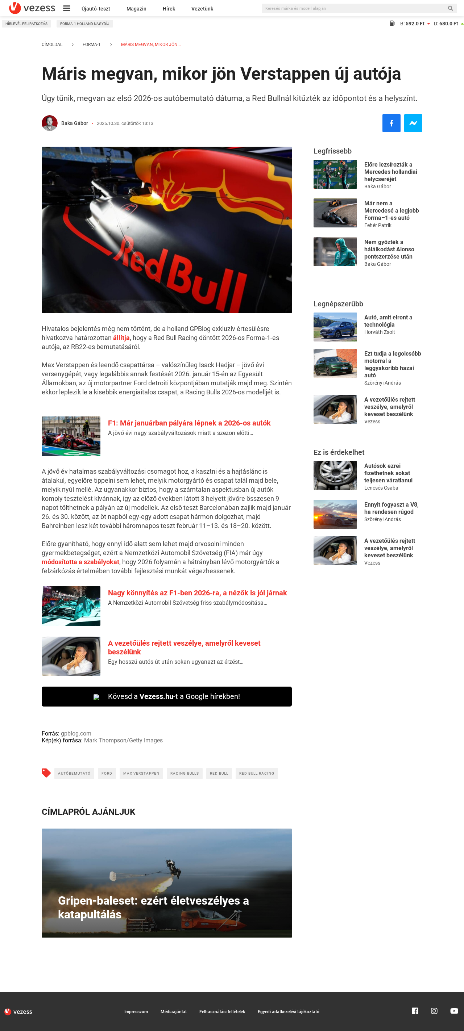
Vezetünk (202, 9)
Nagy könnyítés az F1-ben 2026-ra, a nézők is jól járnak (197, 592)
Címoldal (52, 44)
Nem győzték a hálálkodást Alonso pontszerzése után (389, 249)
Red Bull (219, 773)
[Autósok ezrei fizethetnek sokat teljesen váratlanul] (335, 475)
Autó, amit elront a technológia (388, 321)
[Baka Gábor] (50, 123)
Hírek (169, 9)
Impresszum (136, 1011)
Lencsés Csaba (381, 488)
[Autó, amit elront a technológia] (335, 326)
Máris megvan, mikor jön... (150, 44)
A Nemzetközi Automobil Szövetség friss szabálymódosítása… (188, 602)
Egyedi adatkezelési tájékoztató (288, 1011)
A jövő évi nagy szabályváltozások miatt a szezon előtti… (180, 432)
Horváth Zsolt (379, 332)
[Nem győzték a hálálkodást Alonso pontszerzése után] (335, 251)
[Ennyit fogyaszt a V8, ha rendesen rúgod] (335, 513)
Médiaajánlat (174, 1011)
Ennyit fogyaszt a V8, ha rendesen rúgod (391, 508)
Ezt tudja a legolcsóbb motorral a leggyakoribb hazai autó (392, 364)
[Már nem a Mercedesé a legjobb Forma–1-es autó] (335, 212)
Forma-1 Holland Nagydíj (84, 24)
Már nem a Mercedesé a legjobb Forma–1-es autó (391, 210)
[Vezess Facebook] (415, 995)
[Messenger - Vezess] (413, 123)
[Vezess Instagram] (434, 995)
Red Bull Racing (256, 773)
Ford (107, 773)
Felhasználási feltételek (222, 1011)
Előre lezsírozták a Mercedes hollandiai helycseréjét (390, 172)
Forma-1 (92, 44)
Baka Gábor (74, 123)
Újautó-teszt (96, 9)
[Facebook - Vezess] (391, 123)
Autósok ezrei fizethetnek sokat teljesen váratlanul (388, 473)
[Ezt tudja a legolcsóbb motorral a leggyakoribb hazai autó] (335, 362)
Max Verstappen (141, 773)
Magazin (136, 9)
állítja (121, 337)
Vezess (372, 421)
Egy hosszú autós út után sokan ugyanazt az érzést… (176, 661)
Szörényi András (382, 383)
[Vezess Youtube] (453, 995)
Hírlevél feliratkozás (26, 24)
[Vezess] (32, 8)
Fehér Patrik (378, 225)
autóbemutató (74, 773)
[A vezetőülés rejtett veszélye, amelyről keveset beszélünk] (335, 408)
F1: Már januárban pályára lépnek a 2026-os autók (189, 423)
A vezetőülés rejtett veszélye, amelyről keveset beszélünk (389, 407)
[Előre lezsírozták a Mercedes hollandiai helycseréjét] (335, 173)
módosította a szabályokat (80, 562)
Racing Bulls (184, 773)
